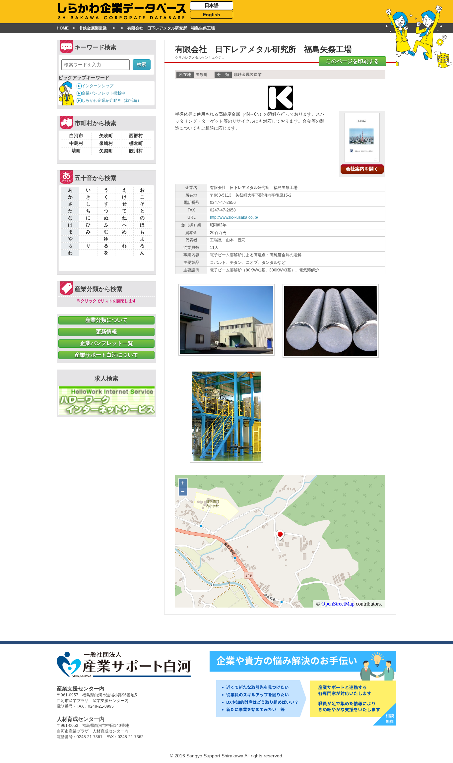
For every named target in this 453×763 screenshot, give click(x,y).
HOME (63, 28)
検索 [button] (141, 64)
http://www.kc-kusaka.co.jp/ (234, 217)
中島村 (76, 143)
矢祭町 (106, 150)
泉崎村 (106, 143)
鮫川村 (136, 150)
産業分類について (106, 320)
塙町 (76, 150)
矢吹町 (106, 135)
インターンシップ (97, 86)
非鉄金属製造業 (93, 28)
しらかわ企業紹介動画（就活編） (111, 100)
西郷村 (136, 135)
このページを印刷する (352, 61)
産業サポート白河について (106, 355)
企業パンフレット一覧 (106, 343)
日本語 (212, 5)
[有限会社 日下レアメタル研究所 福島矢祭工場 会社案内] (362, 159)
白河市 (76, 135)
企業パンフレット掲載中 (103, 93)
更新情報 (106, 331)
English (211, 14)
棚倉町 (136, 143)
